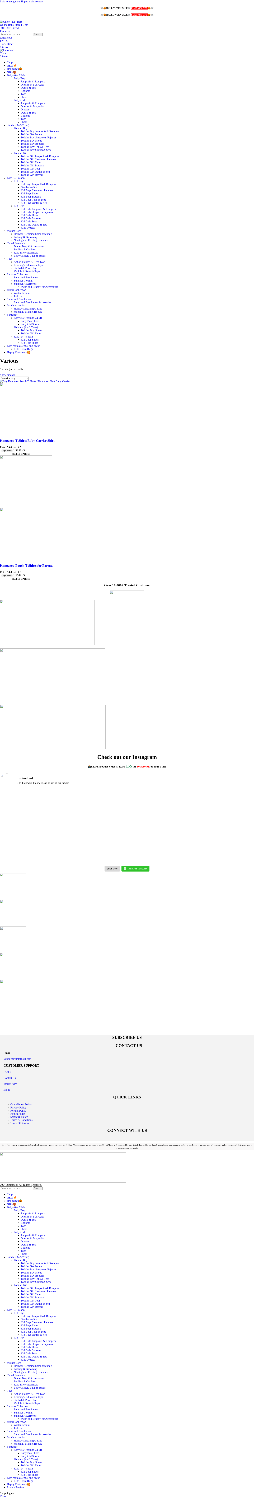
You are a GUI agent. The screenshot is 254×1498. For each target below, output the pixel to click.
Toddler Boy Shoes (31, 140)
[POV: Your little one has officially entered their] (95, 808)
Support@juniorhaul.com (17, 1058)
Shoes (24, 97)
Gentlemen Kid (29, 187)
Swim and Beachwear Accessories (39, 286)
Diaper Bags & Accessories (29, 246)
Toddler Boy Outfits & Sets (36, 149)
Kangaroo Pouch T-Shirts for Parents (26, 565)
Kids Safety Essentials (26, 252)
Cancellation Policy (21, 1104)
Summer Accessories (25, 283)
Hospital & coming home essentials (33, 233)
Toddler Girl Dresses (32, 174)
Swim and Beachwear (26, 277)
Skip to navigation (10, 1)
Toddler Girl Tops (30, 168)
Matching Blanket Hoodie (28, 311)
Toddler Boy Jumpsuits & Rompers (40, 131)
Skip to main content (32, 1)
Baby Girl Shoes (30, 324)
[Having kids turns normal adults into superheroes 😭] (223, 845)
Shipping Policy (19, 1116)
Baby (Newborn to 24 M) (28, 317)
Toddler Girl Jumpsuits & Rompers (40, 156)
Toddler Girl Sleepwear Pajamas (38, 159)
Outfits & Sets (28, 87)
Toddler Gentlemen (31, 134)
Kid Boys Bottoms (31, 196)
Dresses (25, 109)
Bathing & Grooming (25, 237)
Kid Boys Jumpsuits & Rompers (38, 184)
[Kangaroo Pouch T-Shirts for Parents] (26, 506)
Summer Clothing (23, 280)
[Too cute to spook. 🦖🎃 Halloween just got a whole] (159, 808)
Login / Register (16, 1487)
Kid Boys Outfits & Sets (34, 202)
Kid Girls (19, 205)
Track (3, 53)
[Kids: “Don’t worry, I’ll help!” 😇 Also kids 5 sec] (95, 845)
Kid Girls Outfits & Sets (34, 224)
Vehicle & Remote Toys (27, 271)
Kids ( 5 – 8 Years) (24, 336)
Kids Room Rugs (23, 349)
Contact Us (6, 37)
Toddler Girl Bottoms (32, 165)
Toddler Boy (21, 128)
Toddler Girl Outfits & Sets (35, 171)
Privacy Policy (18, 1107)
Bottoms (25, 90)
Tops (23, 93)
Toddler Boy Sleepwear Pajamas (38, 137)
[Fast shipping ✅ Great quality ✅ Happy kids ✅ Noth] (159, 845)
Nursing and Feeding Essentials (31, 240)
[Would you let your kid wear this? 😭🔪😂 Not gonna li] (31, 845)
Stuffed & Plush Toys (25, 268)
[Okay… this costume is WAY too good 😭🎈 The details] (31, 808)
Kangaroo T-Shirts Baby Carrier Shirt (27, 440)
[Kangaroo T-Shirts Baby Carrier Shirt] (35, 381)
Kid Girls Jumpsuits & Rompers (38, 209)
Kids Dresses (28, 227)
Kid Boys (19, 181)
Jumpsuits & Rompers (33, 81)
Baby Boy (19, 78)
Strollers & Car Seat (25, 249)
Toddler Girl (20, 153)
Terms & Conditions (21, 1119)
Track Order (6, 44)
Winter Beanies (22, 293)
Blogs (6, 1089)
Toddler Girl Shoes (31, 162)
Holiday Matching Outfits (28, 308)
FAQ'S (4, 40)
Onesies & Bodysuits (32, 84)
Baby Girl (19, 100)
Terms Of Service (20, 1123)
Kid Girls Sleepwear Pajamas (37, 212)
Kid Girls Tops (29, 221)
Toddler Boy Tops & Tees (35, 146)
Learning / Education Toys (28, 265)
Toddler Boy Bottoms (32, 143)
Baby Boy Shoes (30, 321)
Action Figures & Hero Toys (29, 261)
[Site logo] (14, 31)
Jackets (18, 296)
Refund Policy (18, 1110)
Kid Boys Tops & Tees (33, 199)
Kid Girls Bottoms (31, 218)
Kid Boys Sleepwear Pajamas (37, 190)
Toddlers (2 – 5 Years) (26, 327)
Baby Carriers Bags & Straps (29, 255)
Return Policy (17, 1113)
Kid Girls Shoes (29, 215)
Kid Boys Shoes (30, 193)
